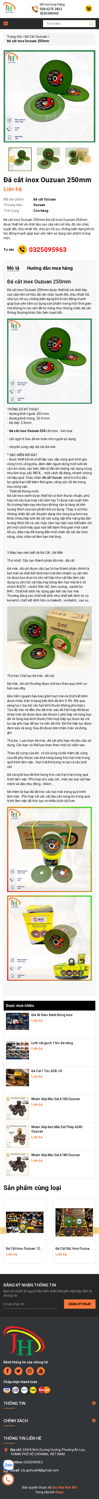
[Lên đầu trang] (92, 1045)
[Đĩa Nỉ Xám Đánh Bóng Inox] (17, 1021)
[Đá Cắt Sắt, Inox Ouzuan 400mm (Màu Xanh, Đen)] (74, 1222)
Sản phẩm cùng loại (32, 1188)
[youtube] (41, 1371)
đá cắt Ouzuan (52, 477)
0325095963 (49, 13)
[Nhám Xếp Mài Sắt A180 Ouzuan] (17, 1164)
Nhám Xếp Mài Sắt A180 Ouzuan (55, 1155)
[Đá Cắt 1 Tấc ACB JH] (17, 1077)
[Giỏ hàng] (88, 8)
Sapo (59, 1492)
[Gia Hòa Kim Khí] (9, 7)
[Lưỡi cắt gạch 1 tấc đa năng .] (17, 1050)
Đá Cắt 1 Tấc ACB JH (46, 1071)
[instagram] (30, 1371)
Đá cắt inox (15, 496)
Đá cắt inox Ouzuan (21, 290)
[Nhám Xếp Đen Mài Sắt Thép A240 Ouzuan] (17, 1136)
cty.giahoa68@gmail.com (40, 1470)
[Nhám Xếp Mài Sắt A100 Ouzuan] (17, 1108)
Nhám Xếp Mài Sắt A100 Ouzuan (55, 1099)
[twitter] (19, 1371)
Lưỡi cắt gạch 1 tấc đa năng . (53, 1043)
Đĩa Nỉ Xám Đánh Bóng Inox (52, 1015)
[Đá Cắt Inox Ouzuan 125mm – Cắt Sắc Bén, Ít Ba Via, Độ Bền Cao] (25, 1222)
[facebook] (7, 1371)
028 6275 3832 (51, 9)
